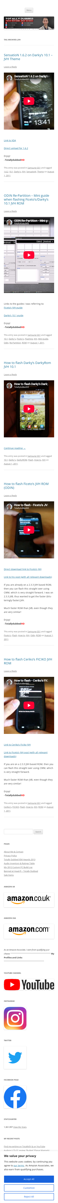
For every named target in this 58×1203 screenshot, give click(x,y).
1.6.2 (6, 171)
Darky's (17, 171)
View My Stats (20, 1127)
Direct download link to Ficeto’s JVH (22, 569)
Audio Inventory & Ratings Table (19, 863)
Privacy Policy (10, 855)
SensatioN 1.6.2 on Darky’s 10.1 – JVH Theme (28, 57)
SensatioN (31, 171)
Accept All (29, 1179)
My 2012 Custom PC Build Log (18, 867)
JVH (23, 171)
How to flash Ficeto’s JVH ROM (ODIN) (26, 486)
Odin (6, 342)
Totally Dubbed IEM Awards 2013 (19, 859)
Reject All (29, 1196)
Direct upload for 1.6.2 (16, 148)
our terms (19, 1165)
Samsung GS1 (34, 167)
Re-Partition (15, 342)
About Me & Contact (13, 851)
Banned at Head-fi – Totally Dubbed (21, 871)
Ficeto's (20, 338)
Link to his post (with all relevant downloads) (28, 576)
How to (37, 459)
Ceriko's (7, 807)
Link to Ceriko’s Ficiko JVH (17, 744)
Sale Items (9, 875)
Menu (29, 10)
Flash (30, 459)
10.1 (11, 171)
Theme (40, 171)
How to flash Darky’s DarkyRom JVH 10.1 (27, 365)
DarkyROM (22, 459)
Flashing (29, 338)
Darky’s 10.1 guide (13, 315)
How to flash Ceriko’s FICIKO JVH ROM (28, 661)
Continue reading (15, 448)
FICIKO (15, 807)
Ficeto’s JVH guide (13, 307)
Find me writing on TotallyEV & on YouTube (24, 1146)
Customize (29, 1187)
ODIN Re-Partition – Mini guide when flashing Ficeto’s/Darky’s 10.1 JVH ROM (26, 199)
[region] (29, 1177)
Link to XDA (10, 140)
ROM (24, 342)
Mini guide (43, 338)
